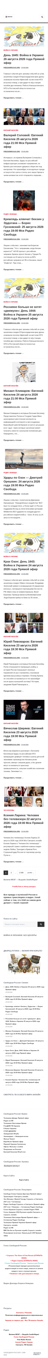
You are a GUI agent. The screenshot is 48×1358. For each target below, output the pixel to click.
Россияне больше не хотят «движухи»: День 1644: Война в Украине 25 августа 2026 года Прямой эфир (23, 1021)
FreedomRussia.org (12, 67)
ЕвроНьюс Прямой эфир (13, 1141)
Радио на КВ (8, 1121)
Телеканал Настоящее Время (15, 1123)
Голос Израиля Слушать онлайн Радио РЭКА (21, 1209)
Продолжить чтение (14, 98)
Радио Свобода (10, 214)
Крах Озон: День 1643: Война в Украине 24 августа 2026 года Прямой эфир (23, 565)
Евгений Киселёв (11, 130)
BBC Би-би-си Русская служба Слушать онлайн (22, 1230)
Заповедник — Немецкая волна (16, 1136)
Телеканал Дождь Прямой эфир (16, 1118)
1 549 (21, 873)
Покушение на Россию (12, 1149)
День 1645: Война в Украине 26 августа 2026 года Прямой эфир (24, 59)
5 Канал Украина (10, 1128)
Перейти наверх (37, 1353)
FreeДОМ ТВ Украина (12, 1126)
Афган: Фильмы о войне (13, 1147)
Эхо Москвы (9, 810)
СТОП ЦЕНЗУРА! (10, 1131)
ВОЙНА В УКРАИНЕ (11, 50)
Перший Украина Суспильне (15, 1144)
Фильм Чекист (9, 1139)
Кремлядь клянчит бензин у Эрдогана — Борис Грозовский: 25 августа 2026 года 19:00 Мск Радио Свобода (24, 227)
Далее (29, 873)
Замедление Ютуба (11, 1134)
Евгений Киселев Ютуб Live (15, 1152)
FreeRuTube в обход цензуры (24, 886)
